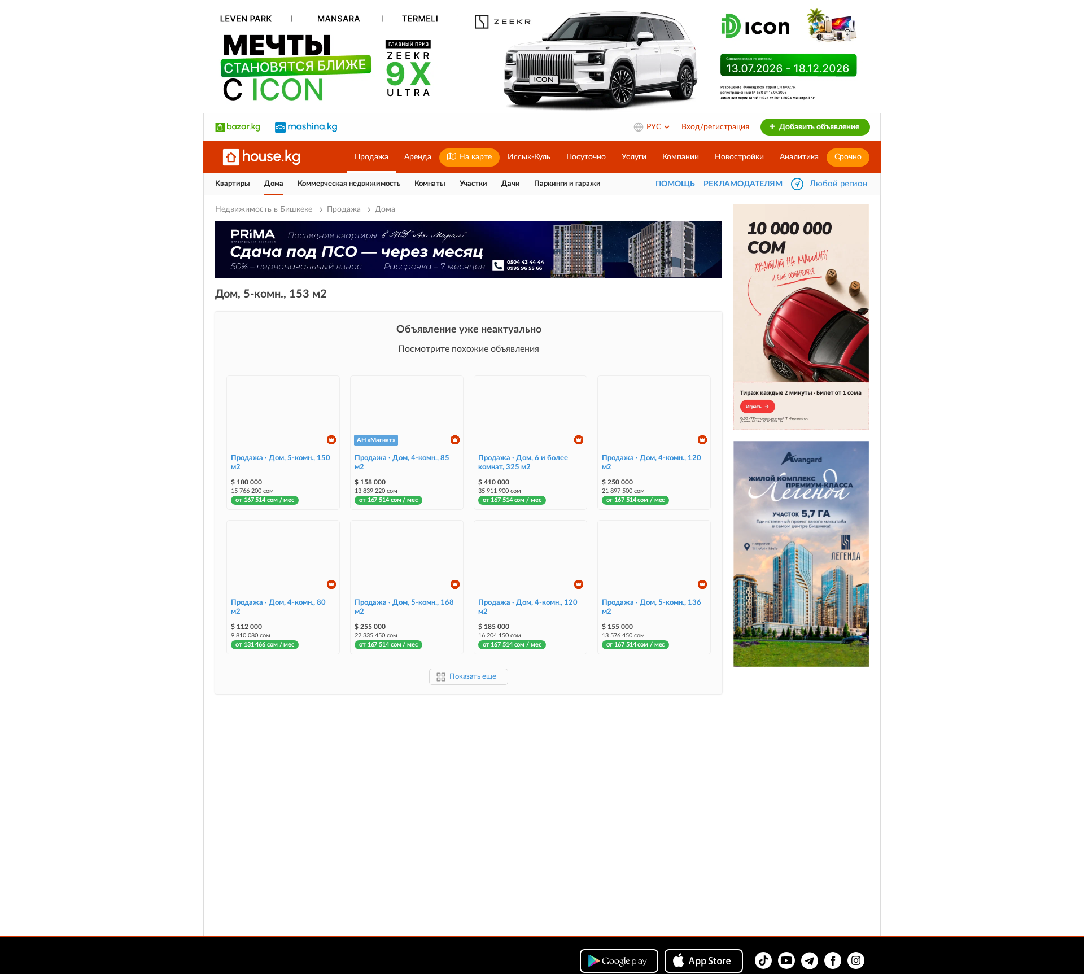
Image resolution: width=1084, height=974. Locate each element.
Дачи (510, 183)
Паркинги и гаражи (567, 183)
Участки (473, 183)
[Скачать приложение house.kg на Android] (619, 961)
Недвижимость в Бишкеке (264, 209)
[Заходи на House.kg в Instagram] (855, 960)
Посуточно (586, 157)
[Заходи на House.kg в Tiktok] (763, 960)
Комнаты (429, 183)
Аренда (417, 157)
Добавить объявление (818, 127)
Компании (680, 157)
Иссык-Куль (529, 157)
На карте (474, 157)
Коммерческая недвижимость (349, 183)
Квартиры (232, 183)
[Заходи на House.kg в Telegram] (809, 960)
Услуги (634, 157)
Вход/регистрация (715, 127)
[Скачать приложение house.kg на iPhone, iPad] (704, 961)
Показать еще (472, 676)
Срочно (848, 157)
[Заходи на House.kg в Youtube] (786, 960)
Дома (273, 183)
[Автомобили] (306, 127)
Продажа (371, 157)
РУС (654, 127)
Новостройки (739, 157)
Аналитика (799, 157)
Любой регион (838, 184)
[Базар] (237, 127)
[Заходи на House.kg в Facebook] (832, 960)
